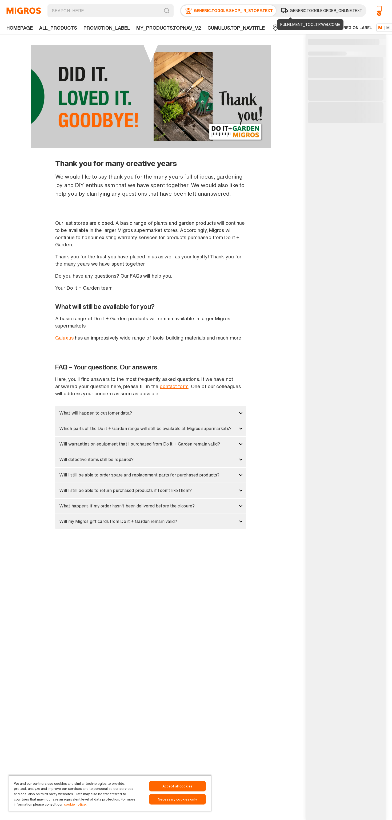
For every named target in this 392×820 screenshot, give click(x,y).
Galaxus (64, 337)
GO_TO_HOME (23, 11)
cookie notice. (75, 804)
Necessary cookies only (177, 799)
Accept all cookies (177, 786)
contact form (174, 386)
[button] (150, 413)
